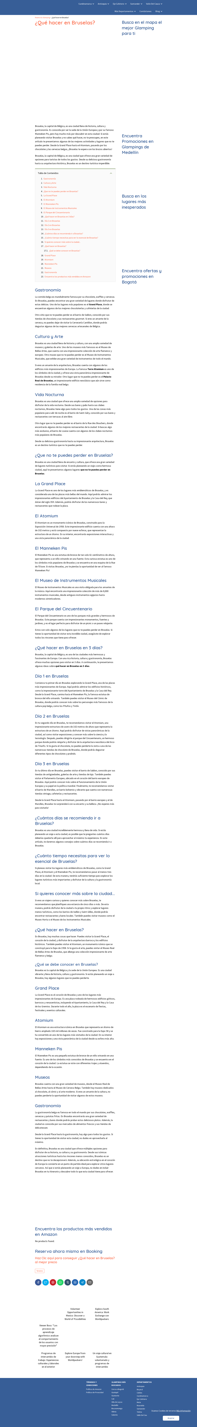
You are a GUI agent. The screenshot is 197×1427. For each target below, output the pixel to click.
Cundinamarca (85, 3)
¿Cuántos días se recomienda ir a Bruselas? (64, 233)
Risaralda (140, 1405)
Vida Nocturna (50, 187)
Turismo (39, 1271)
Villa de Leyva (116, 1402)
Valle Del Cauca (153, 3)
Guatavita (115, 1395)
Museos (48, 268)
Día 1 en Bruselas (52, 220)
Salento (114, 1415)
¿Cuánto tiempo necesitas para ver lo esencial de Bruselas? (71, 237)
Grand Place (50, 255)
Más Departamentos (124, 11)
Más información (183, 1410)
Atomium (49, 259)
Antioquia (102, 3)
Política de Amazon (93, 1389)
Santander (135, 3)
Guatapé (114, 1392)
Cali (112, 1399)
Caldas (139, 1392)
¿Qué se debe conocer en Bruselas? (64, 250)
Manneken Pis (51, 264)
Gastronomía (50, 178)
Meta (139, 1402)
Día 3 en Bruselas (52, 229)
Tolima (139, 1412)
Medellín (114, 1405)
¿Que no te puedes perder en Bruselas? (61, 191)
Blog (157, 11)
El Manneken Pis (51, 204)
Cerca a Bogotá (117, 1389)
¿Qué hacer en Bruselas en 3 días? (60, 216)
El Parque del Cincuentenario (57, 212)
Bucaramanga (116, 1408)
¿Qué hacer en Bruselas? (55, 246)
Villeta (113, 1411)
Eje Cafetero (118, 3)
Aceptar (171, 1418)
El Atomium (49, 199)
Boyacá (140, 1389)
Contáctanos (145, 11)
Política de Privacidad (94, 1392)
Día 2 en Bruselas (52, 225)
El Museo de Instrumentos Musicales (60, 208)
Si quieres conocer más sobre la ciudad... (62, 242)
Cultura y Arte (50, 183)
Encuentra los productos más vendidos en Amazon (68, 276)
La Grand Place (50, 195)
